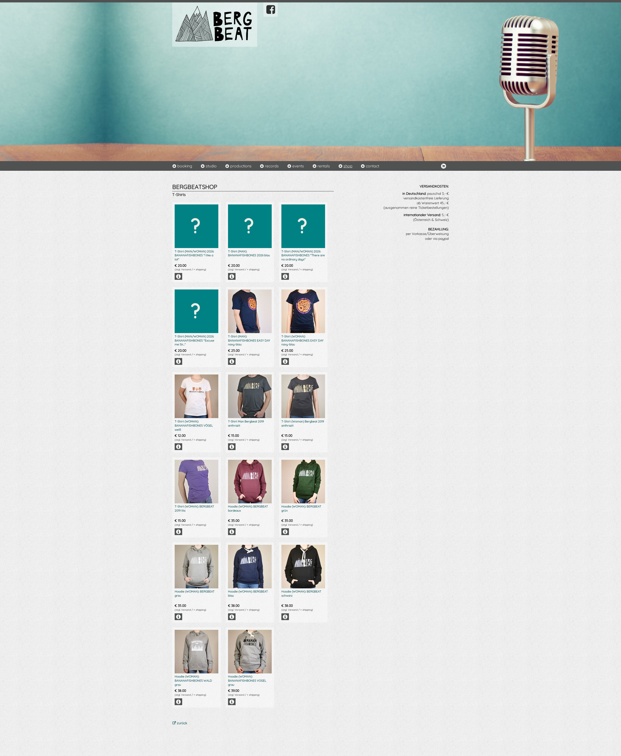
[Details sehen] (196, 276)
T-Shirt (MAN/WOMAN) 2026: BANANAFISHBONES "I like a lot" (194, 255)
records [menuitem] (272, 166)
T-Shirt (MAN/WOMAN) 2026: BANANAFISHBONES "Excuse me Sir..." (194, 340)
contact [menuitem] (372, 166)
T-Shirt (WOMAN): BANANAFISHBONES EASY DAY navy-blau (302, 340)
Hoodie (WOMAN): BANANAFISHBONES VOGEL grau (247, 680)
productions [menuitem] (241, 166)
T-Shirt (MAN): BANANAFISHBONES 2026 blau (249, 253)
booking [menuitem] (184, 166)
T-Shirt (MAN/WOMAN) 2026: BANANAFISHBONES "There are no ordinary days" (303, 255)
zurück (182, 723)
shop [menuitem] (347, 166)
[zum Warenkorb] (443, 166)
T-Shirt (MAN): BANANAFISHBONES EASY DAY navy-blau (249, 340)
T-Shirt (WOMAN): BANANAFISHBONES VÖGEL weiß (194, 425)
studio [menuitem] (211, 166)
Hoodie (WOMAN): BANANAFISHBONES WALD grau (193, 680)
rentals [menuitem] (324, 166)
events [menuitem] (298, 166)
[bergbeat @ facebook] (270, 9)
